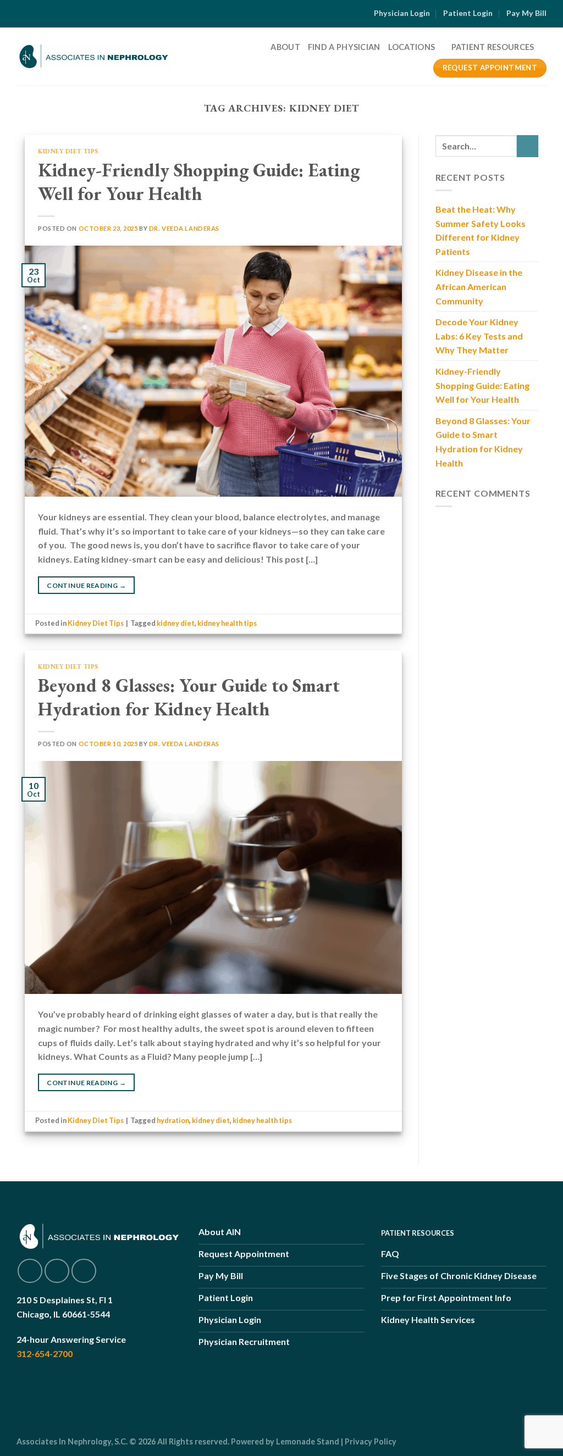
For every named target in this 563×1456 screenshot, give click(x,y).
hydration (173, 1120)
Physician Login (402, 13)
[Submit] (527, 146)
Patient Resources (492, 47)
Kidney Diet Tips (68, 151)
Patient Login (468, 13)
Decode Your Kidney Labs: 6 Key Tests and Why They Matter (479, 335)
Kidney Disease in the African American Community (478, 286)
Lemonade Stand (307, 1441)
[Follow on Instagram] (57, 1271)
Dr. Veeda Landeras (184, 228)
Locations (411, 47)
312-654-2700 (44, 1353)
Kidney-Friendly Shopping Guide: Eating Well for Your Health (199, 182)
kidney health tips (227, 623)
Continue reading (86, 585)
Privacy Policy (370, 1441)
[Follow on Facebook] (30, 1271)
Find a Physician (344, 47)
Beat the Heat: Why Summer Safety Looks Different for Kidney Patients (480, 230)
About (285, 47)
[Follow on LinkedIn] (83, 1271)
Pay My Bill (526, 13)
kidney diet (176, 623)
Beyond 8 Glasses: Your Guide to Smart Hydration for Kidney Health (189, 697)
